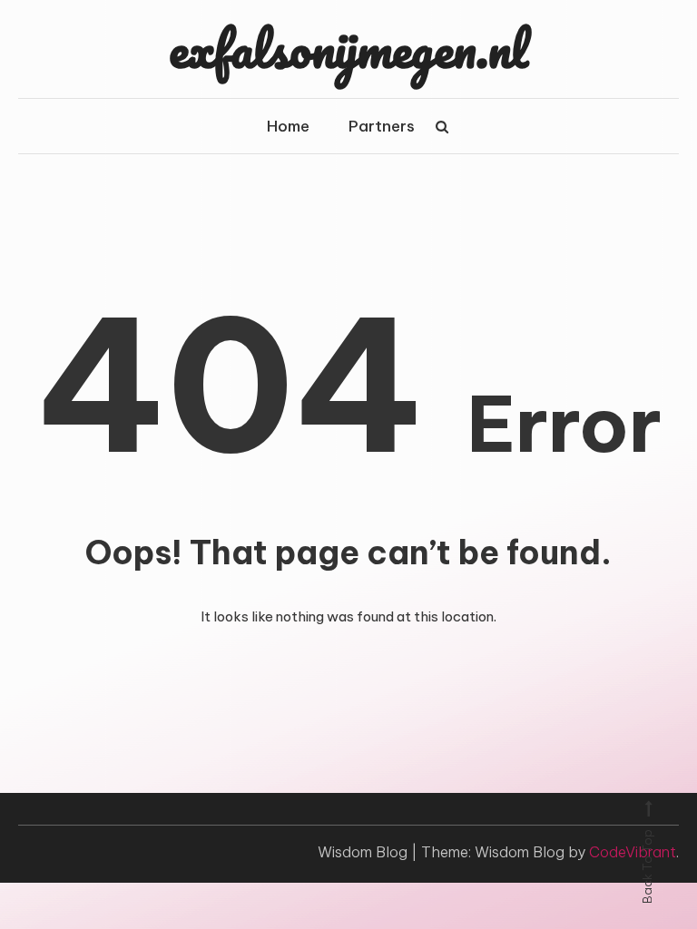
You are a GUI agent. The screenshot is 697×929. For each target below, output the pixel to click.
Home (288, 126)
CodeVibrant (632, 852)
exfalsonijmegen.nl (348, 48)
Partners (381, 126)
